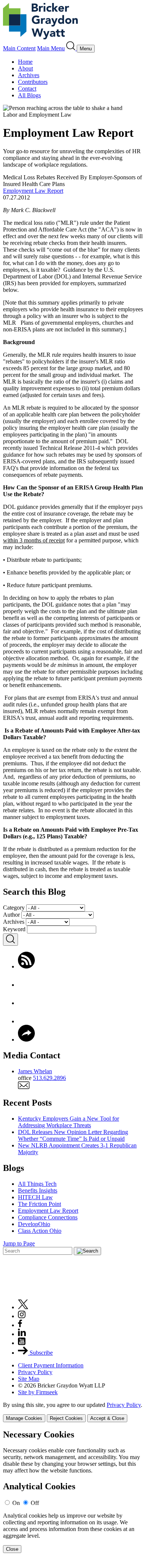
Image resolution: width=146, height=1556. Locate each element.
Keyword (14, 929)
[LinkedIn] (26, 1021)
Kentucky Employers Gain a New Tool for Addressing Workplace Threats (68, 1121)
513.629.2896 (49, 1078)
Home (25, 62)
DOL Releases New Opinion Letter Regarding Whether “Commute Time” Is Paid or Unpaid (73, 1135)
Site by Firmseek (38, 1392)
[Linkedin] (22, 1334)
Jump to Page (19, 1243)
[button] (26, 1039)
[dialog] (73, 1412)
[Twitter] (26, 1003)
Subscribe (40, 1352)
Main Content (19, 48)
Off (35, 1503)
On (16, 1503)
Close (12, 1549)
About (25, 68)
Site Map (28, 1379)
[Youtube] (21, 1343)
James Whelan (35, 1071)
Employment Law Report (33, 191)
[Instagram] (22, 1316)
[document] (73, 1491)
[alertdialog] (73, 1491)
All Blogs (29, 95)
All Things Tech (37, 1184)
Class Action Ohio (39, 1231)
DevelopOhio (34, 1224)
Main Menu (51, 48)
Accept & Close (107, 1418)
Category (14, 907)
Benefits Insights (37, 1190)
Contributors (33, 82)
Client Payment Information (50, 1365)
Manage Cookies (24, 1418)
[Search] (71, 48)
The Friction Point (39, 1204)
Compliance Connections (47, 1217)
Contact (27, 88)
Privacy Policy (35, 1372)
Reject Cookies (66, 1418)
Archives (28, 75)
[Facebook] (26, 985)
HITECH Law (35, 1197)
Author (11, 914)
